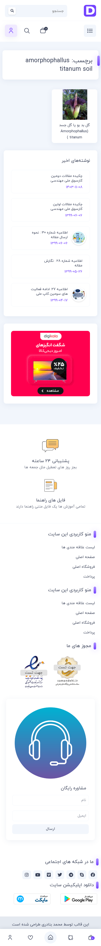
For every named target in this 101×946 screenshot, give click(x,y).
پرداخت (89, 576)
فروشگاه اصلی (84, 567)
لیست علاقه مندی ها (78, 547)
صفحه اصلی (85, 557)
